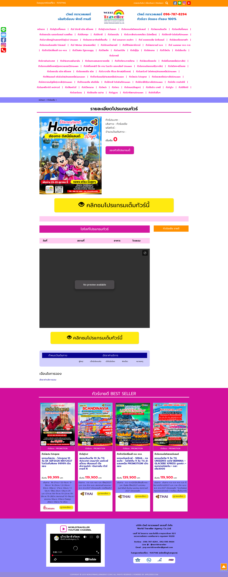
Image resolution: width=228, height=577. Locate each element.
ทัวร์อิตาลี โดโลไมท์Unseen (117, 82)
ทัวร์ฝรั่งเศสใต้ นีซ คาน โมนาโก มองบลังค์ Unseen (108, 66)
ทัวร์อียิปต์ (183, 87)
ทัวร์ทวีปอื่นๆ (154, 92)
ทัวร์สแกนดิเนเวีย (159, 29)
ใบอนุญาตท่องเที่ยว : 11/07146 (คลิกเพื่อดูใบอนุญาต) (154, 553)
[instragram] (184, 2)
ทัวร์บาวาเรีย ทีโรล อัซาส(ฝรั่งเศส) (115, 71)
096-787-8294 (150, 541)
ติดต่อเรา (159, 3)
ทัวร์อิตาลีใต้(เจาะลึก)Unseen (149, 82)
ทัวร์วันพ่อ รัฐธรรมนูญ (83, 50)
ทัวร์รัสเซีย (104, 50)
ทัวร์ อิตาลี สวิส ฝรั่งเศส (82, 29)
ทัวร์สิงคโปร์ (70, 87)
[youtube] (189, 2)
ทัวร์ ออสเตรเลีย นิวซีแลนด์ (151, 39)
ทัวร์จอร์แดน (76, 92)
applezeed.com (151, 574)
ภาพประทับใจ (139, 3)
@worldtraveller (158, 544)
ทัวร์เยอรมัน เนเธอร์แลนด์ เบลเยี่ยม (55, 34)
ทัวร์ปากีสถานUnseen (133, 92)
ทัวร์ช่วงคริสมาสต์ (109, 45)
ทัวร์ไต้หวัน (165, 50)
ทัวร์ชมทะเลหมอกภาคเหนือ (97, 61)
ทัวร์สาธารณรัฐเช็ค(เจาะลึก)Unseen (55, 82)
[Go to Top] (224, 567)
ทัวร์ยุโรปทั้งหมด (57, 29)
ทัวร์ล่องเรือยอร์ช (148, 61)
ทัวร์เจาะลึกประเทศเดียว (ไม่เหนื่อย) (140, 34)
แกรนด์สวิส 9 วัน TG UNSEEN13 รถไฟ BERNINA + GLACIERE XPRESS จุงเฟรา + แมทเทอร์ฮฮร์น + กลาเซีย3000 (170, 463)
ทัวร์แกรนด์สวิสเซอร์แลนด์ (133, 29)
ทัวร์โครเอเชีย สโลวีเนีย (88, 82)
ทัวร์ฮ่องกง (149, 50)
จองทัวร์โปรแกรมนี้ (119, 150)
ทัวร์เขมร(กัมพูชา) (132, 87)
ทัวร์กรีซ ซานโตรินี (176, 82)
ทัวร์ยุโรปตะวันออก (107, 29)
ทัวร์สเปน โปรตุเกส (138, 76)
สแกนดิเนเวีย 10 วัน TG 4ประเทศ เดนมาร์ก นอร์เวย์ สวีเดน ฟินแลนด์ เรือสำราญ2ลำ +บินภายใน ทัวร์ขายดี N (93, 463)
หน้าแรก (41, 29)
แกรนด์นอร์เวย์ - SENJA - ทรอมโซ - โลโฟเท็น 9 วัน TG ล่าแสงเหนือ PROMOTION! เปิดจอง (132, 462)
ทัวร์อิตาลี (98, 34)
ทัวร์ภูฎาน (113, 92)
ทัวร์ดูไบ (169, 87)
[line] (179, 2)
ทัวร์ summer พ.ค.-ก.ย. (179, 45)
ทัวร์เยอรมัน (113, 34)
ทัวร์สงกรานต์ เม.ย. (154, 45)
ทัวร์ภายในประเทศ (46, 61)
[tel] (3, 50)
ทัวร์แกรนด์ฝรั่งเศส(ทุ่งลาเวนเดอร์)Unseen (58, 66)
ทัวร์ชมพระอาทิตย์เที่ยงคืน (95, 39)
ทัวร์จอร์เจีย (119, 50)
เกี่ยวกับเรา (150, 3)
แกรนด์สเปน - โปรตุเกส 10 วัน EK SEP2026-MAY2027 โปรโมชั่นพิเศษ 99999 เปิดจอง (57, 462)
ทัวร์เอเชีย (51, 100)
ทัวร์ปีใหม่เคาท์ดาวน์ (131, 45)
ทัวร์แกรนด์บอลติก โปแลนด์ (52, 45)
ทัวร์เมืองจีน (180, 50)
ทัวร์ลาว (115, 87)
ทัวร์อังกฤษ (83, 34)
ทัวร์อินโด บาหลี (153, 87)
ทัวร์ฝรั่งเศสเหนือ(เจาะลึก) (173, 61)
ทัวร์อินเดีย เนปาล (95, 92)
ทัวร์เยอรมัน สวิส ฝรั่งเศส (59, 71)
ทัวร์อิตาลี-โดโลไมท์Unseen (175, 34)
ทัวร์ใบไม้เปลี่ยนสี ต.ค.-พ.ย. (54, 50)
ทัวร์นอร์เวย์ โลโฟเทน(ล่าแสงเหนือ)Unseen (156, 71)
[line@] (3, 29)
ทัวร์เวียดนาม (88, 87)
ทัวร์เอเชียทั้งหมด (180, 29)
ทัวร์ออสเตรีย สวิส (85, 71)
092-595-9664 (167, 541)
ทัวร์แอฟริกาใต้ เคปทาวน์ (48, 87)
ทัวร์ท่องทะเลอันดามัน (70, 61)
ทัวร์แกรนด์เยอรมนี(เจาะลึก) (150, 66)
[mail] (3, 34)
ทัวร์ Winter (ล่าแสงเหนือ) (83, 45)
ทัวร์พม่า (103, 87)
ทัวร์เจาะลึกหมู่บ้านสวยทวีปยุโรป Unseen (59, 39)
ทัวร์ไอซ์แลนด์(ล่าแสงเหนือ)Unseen (107, 76)
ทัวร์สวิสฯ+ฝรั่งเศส (176, 66)
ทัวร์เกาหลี (114, 55)
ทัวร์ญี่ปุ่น (134, 50)
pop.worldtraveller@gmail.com (158, 547)
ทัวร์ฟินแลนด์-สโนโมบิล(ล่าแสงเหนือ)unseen (64, 76)
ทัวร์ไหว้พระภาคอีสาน (124, 61)
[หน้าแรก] (114, 16)
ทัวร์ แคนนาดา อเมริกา (123, 39)
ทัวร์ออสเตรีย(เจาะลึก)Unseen (166, 76)
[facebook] (175, 2)
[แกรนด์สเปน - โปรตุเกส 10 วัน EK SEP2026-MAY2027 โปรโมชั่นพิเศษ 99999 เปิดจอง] (57, 424)
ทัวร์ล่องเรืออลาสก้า (179, 39)
